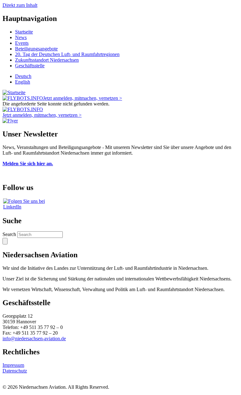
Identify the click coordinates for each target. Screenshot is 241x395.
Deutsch (23, 76)
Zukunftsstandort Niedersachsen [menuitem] (47, 60)
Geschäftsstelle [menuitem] (30, 65)
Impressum (13, 365)
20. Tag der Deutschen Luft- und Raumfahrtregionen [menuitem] (67, 54)
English (22, 82)
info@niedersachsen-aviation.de (34, 338)
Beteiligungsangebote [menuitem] (36, 48)
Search (9, 234)
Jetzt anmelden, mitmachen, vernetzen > (82, 98)
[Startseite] (14, 92)
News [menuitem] (21, 37)
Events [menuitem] (22, 43)
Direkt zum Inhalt (20, 5)
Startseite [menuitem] (24, 31)
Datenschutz (15, 370)
